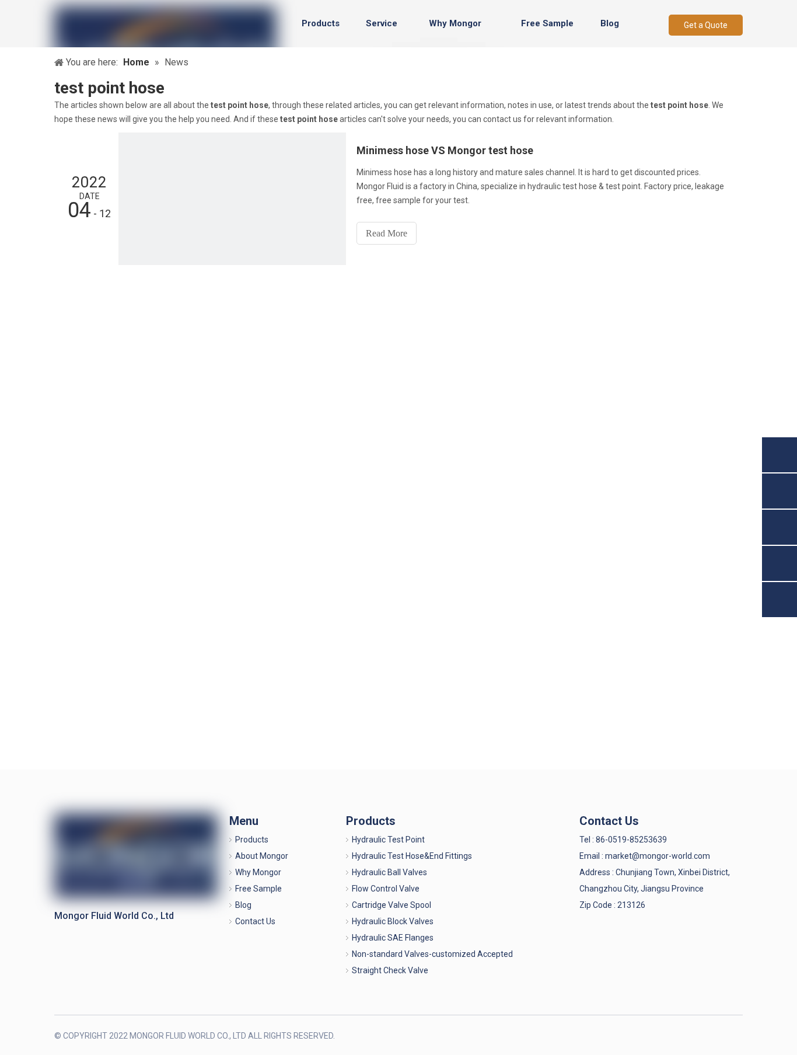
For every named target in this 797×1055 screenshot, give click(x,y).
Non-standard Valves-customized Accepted (432, 954)
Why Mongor (258, 872)
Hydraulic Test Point (388, 839)
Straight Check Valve (390, 970)
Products (251, 839)
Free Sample (258, 888)
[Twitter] (713, 1035)
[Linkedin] (694, 1035)
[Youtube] (732, 1035)
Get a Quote (706, 25)
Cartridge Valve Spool (391, 905)
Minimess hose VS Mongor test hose (444, 150)
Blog (243, 905)
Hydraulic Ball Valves (389, 872)
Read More (386, 233)
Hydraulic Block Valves (393, 921)
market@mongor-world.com (657, 856)
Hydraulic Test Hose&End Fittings (412, 856)
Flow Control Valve (386, 888)
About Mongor (261, 856)
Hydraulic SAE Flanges (393, 937)
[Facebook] (674, 1035)
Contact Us (255, 921)
